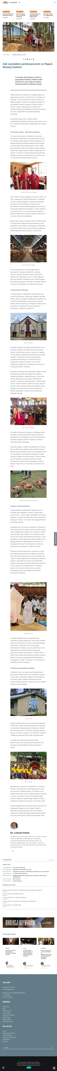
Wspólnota (6, 1006)
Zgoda (28, 1067)
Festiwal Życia (7, 1013)
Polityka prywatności (9, 1033)
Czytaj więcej (51, 859)
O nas (4, 1031)
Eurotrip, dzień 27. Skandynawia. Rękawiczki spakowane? (21, 16)
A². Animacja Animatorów (20, 873)
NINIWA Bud (6, 1017)
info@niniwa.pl (10, 989)
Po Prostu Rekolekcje (19, 867)
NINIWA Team (6, 11)
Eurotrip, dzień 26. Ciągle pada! (34, 14)
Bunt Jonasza (16, 879)
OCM (4, 1009)
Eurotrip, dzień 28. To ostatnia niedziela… (7, 15)
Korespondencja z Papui (19, 54)
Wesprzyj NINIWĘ (55, 539)
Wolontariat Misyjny (8, 1015)
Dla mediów (6, 1039)
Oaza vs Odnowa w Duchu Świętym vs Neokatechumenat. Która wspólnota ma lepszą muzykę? (28, 954)
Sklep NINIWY (7, 1019)
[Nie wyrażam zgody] (41, 1065)
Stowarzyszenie (7, 1035)
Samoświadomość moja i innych (46, 951)
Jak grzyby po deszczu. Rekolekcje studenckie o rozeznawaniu (31, 871)
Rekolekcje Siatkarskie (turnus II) (22, 869)
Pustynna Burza (17, 881)
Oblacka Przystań (8, 1021)
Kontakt (5, 1041)
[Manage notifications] (3, 1068)
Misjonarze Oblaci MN (9, 1037)
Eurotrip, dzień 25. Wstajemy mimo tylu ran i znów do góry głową (48, 16)
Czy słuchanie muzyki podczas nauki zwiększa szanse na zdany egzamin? (10, 953)
